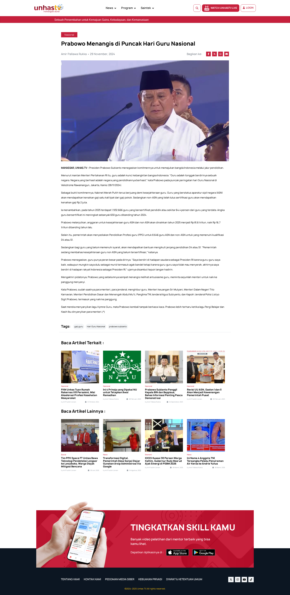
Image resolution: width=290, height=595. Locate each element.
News (109, 8)
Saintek (146, 8)
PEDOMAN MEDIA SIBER (119, 579)
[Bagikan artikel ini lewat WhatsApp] (220, 54)
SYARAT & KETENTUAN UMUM (184, 579)
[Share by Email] (226, 54)
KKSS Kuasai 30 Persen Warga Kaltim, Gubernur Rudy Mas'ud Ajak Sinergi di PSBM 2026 (163, 461)
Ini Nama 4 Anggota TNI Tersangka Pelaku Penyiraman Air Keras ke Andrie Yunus (205, 461)
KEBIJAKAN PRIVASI (150, 579)
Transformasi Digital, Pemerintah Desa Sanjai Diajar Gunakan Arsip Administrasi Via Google (122, 462)
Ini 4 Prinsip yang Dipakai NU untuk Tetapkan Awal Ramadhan (120, 392)
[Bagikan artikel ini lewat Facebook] (208, 54)
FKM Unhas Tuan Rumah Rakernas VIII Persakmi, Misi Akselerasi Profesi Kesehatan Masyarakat (79, 394)
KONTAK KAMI (92, 579)
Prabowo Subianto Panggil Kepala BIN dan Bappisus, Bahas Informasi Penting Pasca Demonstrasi (164, 394)
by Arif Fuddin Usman (68, 402)
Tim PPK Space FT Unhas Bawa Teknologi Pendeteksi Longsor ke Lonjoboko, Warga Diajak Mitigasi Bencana (79, 462)
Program (127, 8)
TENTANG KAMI (70, 579)
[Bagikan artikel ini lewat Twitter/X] (214, 54)
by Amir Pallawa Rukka (111, 399)
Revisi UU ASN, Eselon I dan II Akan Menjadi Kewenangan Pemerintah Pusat (204, 392)
